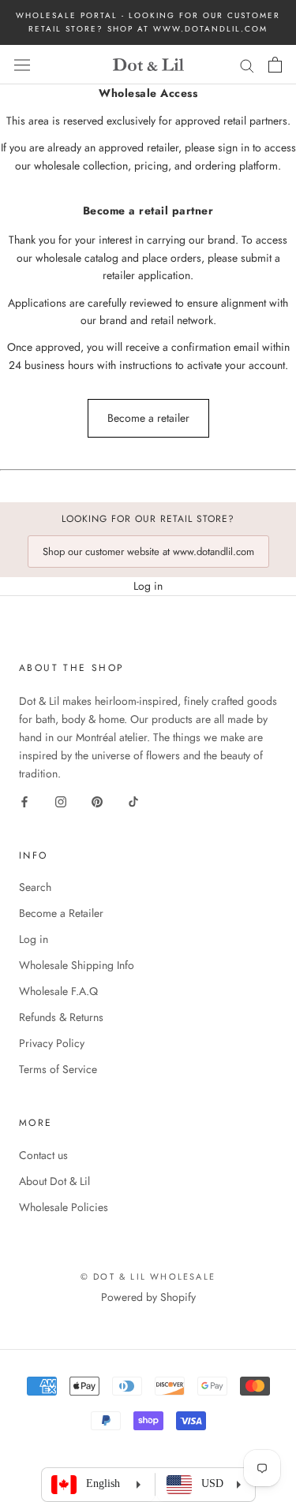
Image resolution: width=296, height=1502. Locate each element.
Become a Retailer (61, 913)
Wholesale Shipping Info (76, 965)
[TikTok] (133, 801)
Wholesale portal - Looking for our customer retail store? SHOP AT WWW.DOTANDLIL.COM (148, 22)
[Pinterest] (97, 801)
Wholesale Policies (63, 1207)
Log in (148, 586)
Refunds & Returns (61, 1017)
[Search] (247, 64)
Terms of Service (58, 1069)
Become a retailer (148, 418)
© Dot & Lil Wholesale (148, 1276)
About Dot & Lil (54, 1181)
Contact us (43, 1155)
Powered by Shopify (148, 1297)
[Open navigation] (22, 64)
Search (35, 887)
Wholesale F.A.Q (58, 991)
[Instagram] (60, 801)
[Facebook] (24, 801)
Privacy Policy (51, 1043)
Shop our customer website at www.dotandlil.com (148, 551)
